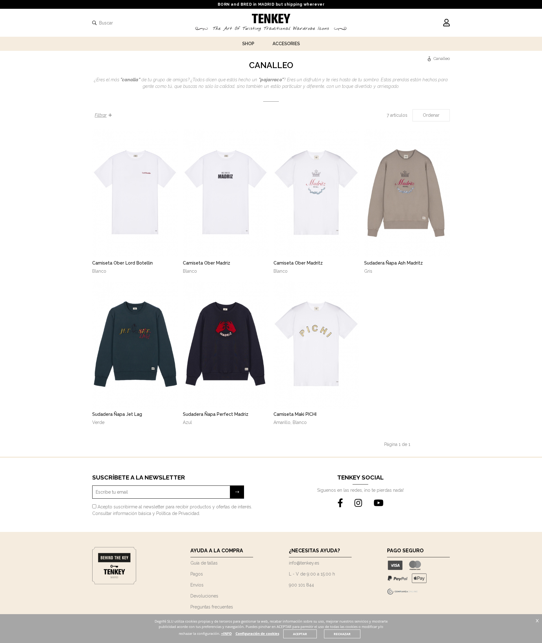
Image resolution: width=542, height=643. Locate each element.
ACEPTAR (300, 634)
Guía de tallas (204, 562)
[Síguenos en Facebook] (340, 503)
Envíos (197, 584)
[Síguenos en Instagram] (358, 503)
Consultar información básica (121, 513)
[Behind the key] (114, 582)
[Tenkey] (430, 58)
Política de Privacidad (177, 513)
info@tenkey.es (304, 562)
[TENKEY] (271, 19)
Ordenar (431, 115)
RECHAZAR (342, 634)
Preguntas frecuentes (211, 606)
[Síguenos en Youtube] (379, 503)
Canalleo (441, 58)
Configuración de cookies (257, 633)
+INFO (226, 633)
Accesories (286, 43)
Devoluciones (204, 595)
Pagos (196, 573)
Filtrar (101, 115)
